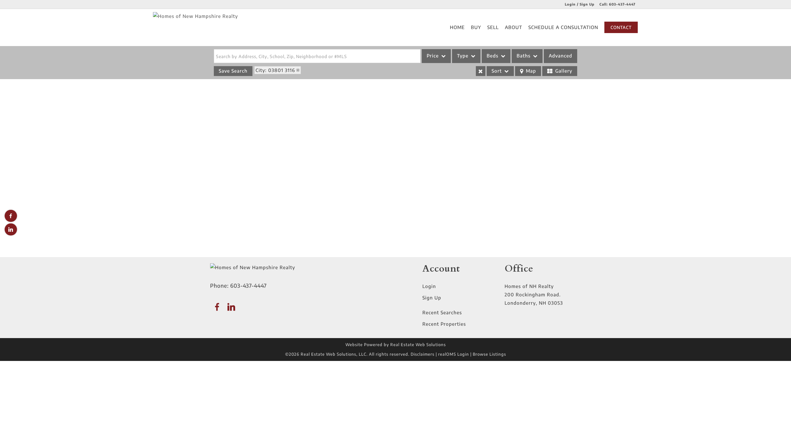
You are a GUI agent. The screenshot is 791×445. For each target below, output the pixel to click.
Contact (621, 27)
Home (457, 27)
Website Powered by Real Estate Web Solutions (395, 344)
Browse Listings (489, 354)
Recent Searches (442, 312)
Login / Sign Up (579, 4)
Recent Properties (444, 324)
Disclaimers (422, 354)
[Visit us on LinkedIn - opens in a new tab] (11, 229)
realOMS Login (453, 354)
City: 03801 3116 (275, 70)
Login (429, 286)
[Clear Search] (480, 71)
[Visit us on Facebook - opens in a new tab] (11, 216)
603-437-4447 (622, 4)
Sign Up (431, 297)
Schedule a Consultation (563, 27)
